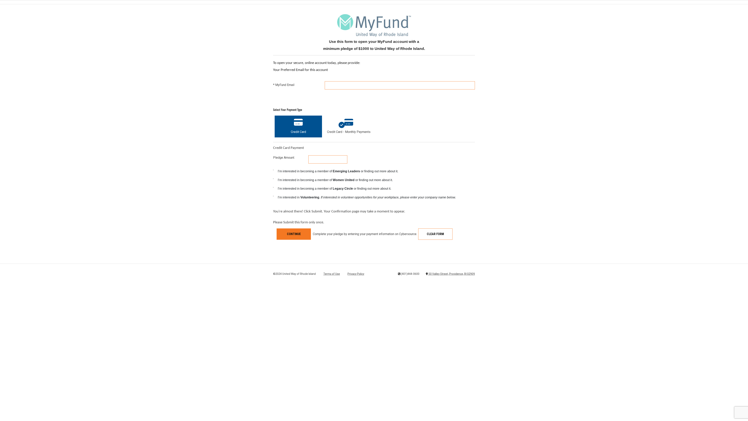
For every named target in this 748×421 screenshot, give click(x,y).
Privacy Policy (356, 273)
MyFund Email (283, 85)
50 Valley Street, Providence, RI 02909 (451, 273)
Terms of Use (331, 273)
